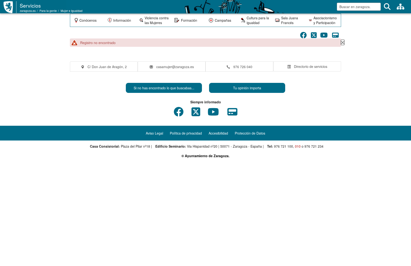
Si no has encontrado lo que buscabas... (164, 87)
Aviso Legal (154, 133)
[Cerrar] (342, 42)
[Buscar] (387, 7)
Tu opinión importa (247, 87)
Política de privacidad (186, 133)
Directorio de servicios (310, 66)
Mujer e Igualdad (72, 11)
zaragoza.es (28, 11)
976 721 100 (283, 146)
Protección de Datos (250, 133)
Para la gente (48, 11)
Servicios (30, 5)
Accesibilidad (218, 133)
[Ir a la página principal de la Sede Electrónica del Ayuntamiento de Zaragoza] (10, 7)
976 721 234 (313, 146)
